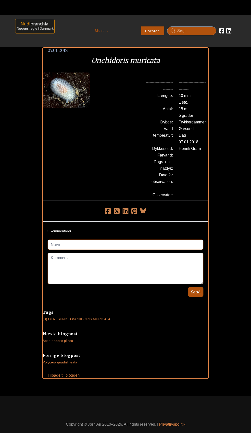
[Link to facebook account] (221, 31)
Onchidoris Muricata (90, 319)
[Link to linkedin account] (228, 31)
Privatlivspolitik (172, 424)
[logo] (33, 30)
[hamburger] (60, 24)
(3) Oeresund (55, 319)
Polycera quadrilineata (60, 362)
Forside (152, 31)
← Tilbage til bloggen (61, 375)
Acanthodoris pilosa (58, 341)
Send (196, 291)
